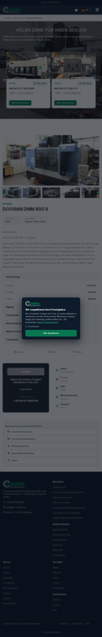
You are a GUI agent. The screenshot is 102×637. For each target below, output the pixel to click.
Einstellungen (33, 326)
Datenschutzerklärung (47, 322)
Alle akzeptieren (51, 333)
